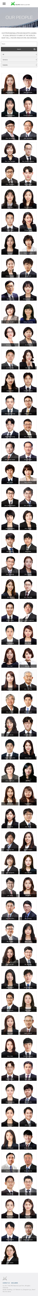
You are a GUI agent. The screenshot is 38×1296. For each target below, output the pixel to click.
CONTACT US (6, 1283)
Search (19, 49)
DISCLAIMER (14, 1283)
